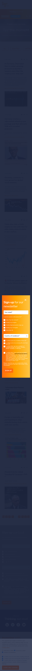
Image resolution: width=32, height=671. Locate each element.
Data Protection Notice (21, 353)
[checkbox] (16, 325)
